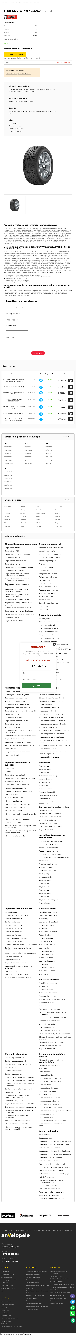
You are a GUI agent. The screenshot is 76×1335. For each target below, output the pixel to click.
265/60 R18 (8, 485)
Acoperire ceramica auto (48, 844)
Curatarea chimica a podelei (50, 1148)
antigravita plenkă (46, 567)
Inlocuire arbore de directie (49, 708)
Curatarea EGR (10, 772)
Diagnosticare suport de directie (52, 701)
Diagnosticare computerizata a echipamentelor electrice (17, 580)
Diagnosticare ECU (12, 617)
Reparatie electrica (49, 979)
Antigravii (42, 564)
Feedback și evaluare (21, 301)
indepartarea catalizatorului (15, 788)
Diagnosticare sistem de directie (52, 698)
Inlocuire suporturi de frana (49, 1101)
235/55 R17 (48, 460)
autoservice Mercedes (47, 945)
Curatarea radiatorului (13, 941)
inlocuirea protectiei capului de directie (54, 745)
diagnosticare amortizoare (15, 701)
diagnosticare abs (46, 830)
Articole (4, 1307)
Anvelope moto (6, 1277)
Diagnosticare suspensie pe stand (18, 742)
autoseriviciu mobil (46, 1006)
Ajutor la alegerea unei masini (60, 1279)
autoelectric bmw (46, 990)
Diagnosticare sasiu (12, 724)
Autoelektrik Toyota (47, 1003)
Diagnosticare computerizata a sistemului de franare (51, 1061)
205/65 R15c (8, 463)
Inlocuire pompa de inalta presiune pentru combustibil (18, 1128)
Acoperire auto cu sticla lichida (51, 548)
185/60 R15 (8, 447)
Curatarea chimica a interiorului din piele (55, 1141)
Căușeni (7, 526)
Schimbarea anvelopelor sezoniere (62, 1284)
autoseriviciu (44, 928)
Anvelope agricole (7, 1274)
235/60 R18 (8, 482)
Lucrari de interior (48, 1131)
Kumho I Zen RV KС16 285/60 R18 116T (13, 393)
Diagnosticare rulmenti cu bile (17, 721)
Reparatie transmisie (50, 615)
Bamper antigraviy (46, 596)
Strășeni (7, 516)
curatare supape (11, 1067)
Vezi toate (66, 437)
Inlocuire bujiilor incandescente (17, 1121)
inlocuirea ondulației (13, 822)
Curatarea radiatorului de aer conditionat (21, 945)
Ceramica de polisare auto (49, 603)
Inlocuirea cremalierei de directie (52, 721)
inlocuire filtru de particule (15, 798)
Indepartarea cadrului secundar (17, 752)
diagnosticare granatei (48, 641)
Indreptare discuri (12, 755)
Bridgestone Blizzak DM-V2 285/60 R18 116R (13, 400)
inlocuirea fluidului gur (48, 727)
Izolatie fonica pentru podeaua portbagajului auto (51, 1181)
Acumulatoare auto (8, 1288)
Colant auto (43, 606)
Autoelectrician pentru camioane (52, 999)
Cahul (38, 523)
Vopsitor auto (6, 1316)
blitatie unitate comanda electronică (53, 1017)
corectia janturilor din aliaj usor (17, 695)
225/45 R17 (48, 450)
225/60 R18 (8, 475)
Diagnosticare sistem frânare (50, 1065)
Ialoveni (23, 523)
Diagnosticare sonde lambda (16, 775)
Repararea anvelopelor (58, 1295)
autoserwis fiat (45, 964)
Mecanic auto (6, 1321)
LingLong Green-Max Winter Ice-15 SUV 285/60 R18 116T (13, 380)
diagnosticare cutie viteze (49, 638)
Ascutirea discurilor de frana (50, 622)
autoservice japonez (12, 691)
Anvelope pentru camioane (10, 1280)
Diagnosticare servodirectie (50, 695)
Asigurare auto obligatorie (49, 900)
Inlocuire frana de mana (48, 1088)
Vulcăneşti (58, 526)
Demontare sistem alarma (49, 1021)
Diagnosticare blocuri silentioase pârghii (20, 711)
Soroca (22, 513)
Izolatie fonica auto (46, 1177)
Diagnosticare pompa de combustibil (19, 1104)
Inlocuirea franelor (46, 1117)
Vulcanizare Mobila (56, 1276)
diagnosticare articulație (48, 628)
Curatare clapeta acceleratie (16, 1061)
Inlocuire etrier (45, 1085)
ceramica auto (44, 600)
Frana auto (43, 1068)
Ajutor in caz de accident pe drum (62, 1287)
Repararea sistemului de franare (37, 1306)
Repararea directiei (32, 1283)
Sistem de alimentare (16, 1054)
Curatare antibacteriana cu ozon (17, 915)
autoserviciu (44, 948)
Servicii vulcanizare (56, 1304)
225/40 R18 (8, 472)
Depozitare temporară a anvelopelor (58, 1272)
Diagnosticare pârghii (13, 717)
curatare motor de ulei (13, 919)
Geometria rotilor (11, 749)
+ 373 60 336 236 (10, 1254)
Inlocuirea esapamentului (15, 811)
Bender (7, 513)
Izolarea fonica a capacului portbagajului (55, 1174)
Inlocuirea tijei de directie (49, 757)
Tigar (19, 2)
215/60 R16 (28, 450)
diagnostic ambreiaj (47, 625)
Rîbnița (38, 526)
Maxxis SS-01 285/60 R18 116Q (14, 387)
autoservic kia (44, 782)
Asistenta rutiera (56, 1290)
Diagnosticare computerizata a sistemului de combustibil (17, 1096)
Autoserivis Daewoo (47, 935)
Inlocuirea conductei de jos (15, 807)
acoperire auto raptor (47, 551)
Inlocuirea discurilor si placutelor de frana (55, 1111)
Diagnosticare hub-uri (13, 714)
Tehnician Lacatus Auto (9, 1318)
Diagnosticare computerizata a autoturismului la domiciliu (17, 575)
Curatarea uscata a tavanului (50, 1161)
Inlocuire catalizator (12, 794)
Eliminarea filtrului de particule (17, 785)
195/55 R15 (7, 453)
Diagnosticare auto (12, 557)
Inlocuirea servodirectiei (48, 749)
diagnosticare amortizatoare (16, 698)
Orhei (38, 516)
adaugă (38, 353)
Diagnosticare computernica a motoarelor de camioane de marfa (18, 607)
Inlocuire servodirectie (48, 711)
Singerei (7, 520)
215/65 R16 (28, 453)
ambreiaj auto (44, 619)
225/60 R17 (48, 453)
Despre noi (5, 1310)
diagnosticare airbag (47, 1027)
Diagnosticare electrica (14, 621)
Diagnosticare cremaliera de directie (19, 611)
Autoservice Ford (45, 941)
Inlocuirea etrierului (46, 1114)
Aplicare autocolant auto (48, 577)
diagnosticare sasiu (12, 727)
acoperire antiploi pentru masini (51, 841)
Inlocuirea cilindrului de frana (50, 1108)
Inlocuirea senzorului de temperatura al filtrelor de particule (20, 832)
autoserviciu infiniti (46, 954)
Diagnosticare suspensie (14, 739)
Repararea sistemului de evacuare (37, 1285)
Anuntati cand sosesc (64, 62)
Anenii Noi (58, 507)
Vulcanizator (5, 1324)
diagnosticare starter (47, 1049)
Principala (4, 2)
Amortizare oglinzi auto (48, 864)
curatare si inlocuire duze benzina (18, 1064)
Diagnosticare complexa (14, 570)
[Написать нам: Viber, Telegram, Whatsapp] (73, 1320)
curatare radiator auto (13, 925)
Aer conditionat (11, 912)
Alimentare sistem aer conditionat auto (54, 857)
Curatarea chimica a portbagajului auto (54, 1151)
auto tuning (43, 919)
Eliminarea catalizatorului (15, 781)
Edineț (38, 520)
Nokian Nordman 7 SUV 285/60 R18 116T (14, 407)
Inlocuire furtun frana (47, 1091)
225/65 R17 (48, 457)
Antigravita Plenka (46, 570)
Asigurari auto (44, 903)
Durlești (23, 520)
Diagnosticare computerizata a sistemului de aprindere (17, 595)
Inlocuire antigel (11, 971)
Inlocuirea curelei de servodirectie (52, 724)
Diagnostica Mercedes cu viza (50, 817)
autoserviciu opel (46, 789)
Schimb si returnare (8, 1305)
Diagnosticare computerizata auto (18, 599)
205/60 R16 (28, 463)
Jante (3, 1291)
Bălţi (56, 510)
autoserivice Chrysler (47, 925)
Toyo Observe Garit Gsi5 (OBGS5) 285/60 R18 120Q (13, 419)
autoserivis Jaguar (46, 938)
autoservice (43, 786)
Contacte (4, 1313)
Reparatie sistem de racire (18, 908)
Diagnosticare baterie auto (15, 561)
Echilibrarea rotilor (56, 1301)
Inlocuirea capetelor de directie (51, 714)
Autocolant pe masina (47, 593)
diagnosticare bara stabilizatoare (17, 708)
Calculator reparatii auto (48, 795)
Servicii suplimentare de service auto (52, 836)
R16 (26, 444)
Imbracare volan (45, 704)
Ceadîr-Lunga (40, 513)
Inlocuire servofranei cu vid (49, 1098)
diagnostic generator (47, 1024)
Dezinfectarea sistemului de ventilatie (54, 807)
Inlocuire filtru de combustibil (16, 1124)
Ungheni (58, 523)
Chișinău (7, 507)
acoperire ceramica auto (48, 848)
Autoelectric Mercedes (48, 993)
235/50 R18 (8, 478)
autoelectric (43, 986)
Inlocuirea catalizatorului (14, 801)
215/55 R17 (48, 447)
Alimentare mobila (56, 1281)
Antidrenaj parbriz (46, 867)
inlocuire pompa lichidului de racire (18, 978)
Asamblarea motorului (48, 915)
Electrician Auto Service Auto (11, 1327)
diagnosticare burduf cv (48, 632)
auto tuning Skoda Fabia (48, 922)
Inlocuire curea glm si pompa (16, 974)
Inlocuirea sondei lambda (15, 836)
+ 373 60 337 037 (10, 1247)
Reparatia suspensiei (16, 688)
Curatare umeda (45, 1138)
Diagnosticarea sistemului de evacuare (20, 778)
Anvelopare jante (45, 874)
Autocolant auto (45, 583)
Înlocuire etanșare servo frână (50, 1081)
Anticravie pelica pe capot (49, 561)
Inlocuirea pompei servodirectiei (52, 734)
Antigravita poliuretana (48, 574)
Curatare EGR (44, 799)
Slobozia (38, 510)
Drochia (57, 513)
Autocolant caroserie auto (49, 590)
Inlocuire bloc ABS (46, 1075)
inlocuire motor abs (46, 1095)
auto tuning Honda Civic (14, 1058)
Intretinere (44, 762)
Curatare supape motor (14, 1071)
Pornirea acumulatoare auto (60, 1292)
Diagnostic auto (45, 810)
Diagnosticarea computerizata (21, 544)
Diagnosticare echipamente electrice (19, 614)
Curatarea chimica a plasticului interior (54, 1145)
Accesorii (4, 1283)
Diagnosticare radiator (13, 960)
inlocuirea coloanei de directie (51, 717)
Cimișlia (23, 516)
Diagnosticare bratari (13, 564)
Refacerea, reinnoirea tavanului (51, 1189)
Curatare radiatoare (12, 922)
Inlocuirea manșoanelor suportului (52, 1121)
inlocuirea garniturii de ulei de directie (54, 730)
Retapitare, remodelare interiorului (52, 1198)
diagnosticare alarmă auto (49, 1030)
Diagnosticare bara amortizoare (17, 704)
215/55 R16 (28, 447)
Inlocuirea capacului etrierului (50, 1104)
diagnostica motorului (48, 820)
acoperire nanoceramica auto (50, 854)
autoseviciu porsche (47, 971)
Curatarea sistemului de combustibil (19, 1089)
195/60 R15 (8, 457)
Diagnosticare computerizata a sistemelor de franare (17, 590)
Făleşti (22, 507)
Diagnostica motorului (13, 548)
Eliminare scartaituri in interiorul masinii (54, 1167)
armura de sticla (45, 877)
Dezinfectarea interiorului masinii (52, 1164)
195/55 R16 (28, 457)
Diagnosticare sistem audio (50, 1045)
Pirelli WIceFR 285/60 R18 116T (13, 413)
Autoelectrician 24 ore (47, 996)
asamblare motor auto (48, 912)
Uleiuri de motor (7, 1285)
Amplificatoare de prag (48, 983)
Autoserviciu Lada (46, 958)
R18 (6, 468)
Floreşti (22, 526)
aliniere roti (43, 861)
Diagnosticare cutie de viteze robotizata (54, 635)
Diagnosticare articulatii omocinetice (19, 554)
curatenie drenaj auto (13, 956)
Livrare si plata (6, 1302)
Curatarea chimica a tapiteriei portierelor (55, 1154)
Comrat (7, 510)
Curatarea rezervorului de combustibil (20, 1077)
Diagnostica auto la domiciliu (50, 813)
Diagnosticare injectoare (14, 1101)
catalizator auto (11, 768)
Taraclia (57, 520)
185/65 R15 (7, 450)
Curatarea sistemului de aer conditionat (20, 953)
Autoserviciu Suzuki (47, 792)
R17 (46, 444)
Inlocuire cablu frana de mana (50, 1078)
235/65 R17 (48, 463)
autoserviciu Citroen (47, 951)
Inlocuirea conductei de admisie (17, 804)
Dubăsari (58, 516)
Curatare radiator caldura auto (16, 938)
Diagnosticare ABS (12, 551)
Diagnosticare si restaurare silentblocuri (20, 736)
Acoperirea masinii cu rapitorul (51, 557)
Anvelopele (12, 2)
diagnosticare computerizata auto (18, 603)
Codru (38, 507)
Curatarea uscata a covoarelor (50, 1158)
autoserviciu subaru (47, 961)
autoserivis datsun (46, 779)
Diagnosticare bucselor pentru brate (19, 567)
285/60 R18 (8, 488)
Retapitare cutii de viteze (49, 1195)
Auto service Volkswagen (49, 776)
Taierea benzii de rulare (58, 1298)
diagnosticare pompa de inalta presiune (20, 1107)
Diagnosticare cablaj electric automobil (54, 1034)
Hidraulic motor (45, 1072)
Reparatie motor (47, 908)
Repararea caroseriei (50, 544)
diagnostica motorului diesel (50, 826)
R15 (6, 444)
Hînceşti (23, 510)
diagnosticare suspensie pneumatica (19, 745)
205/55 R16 (28, 460)
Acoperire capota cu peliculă (50, 554)
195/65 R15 (7, 460)
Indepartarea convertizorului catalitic (19, 791)
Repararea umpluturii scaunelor (51, 1192)
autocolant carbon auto (48, 587)
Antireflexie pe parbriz (47, 870)
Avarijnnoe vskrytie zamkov (50, 1009)
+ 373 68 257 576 (9, 1261)
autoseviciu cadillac (46, 967)
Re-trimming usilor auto (48, 1185)
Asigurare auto (44, 766)
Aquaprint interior (46, 1135)
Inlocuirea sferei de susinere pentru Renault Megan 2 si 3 (53, 753)
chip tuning (43, 974)
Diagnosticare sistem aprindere (51, 1042)
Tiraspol (7, 523)
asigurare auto (44, 580)
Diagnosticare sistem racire (15, 963)
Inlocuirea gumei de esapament (17, 819)
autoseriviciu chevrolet (48, 932)
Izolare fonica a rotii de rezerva (51, 1171)
